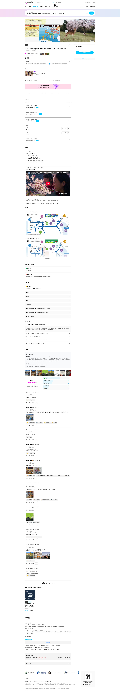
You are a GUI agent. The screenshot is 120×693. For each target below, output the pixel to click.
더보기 (69, 61)
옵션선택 (85, 52)
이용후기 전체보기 (34, 53)
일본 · (26, 46)
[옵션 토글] (69, 106)
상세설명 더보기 (47, 258)
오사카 (28, 46)
